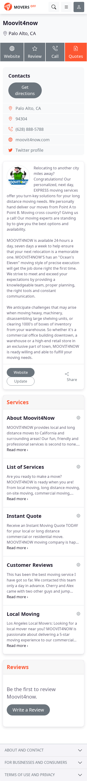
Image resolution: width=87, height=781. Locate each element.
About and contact (24, 750)
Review (35, 56)
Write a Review (28, 710)
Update (20, 381)
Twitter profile (29, 150)
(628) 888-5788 (30, 129)
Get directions (25, 90)
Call (55, 56)
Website (12, 56)
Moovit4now (20, 23)
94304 (21, 118)
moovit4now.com (33, 139)
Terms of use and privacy (30, 774)
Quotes (76, 56)
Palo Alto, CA (22, 33)
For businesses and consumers (36, 762)
